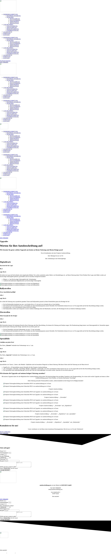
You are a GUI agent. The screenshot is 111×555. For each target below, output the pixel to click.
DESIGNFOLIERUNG (13, 29)
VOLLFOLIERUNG (12, 26)
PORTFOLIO (6, 33)
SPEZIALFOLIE (14, 23)
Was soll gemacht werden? (7, 505)
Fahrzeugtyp (3, 509)
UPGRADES (10, 17)
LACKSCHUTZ (7, 32)
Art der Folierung (4, 456)
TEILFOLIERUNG (12, 27)
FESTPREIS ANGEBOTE (14, 15)
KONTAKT (6, 34)
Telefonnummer (4, 452)
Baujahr (2, 461)
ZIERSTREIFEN (14, 21)
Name (1, 451)
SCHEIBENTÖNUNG (13, 30)
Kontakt (19, 553)
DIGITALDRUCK (15, 18)
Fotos (1, 468)
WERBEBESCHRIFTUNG (10, 14)
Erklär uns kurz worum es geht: (8, 466)
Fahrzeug (2, 459)
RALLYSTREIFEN (15, 20)
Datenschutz (11, 553)
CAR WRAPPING (8, 24)
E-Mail (2, 454)
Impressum (3, 553)
